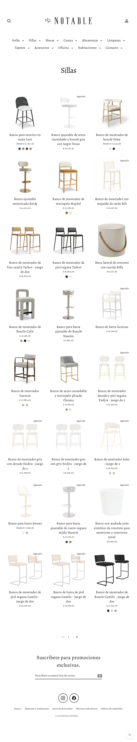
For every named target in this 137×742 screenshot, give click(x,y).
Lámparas (114, 40)
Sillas (33, 40)
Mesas (50, 40)
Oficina (64, 47)
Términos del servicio (87, 708)
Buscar (17, 708)
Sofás (16, 40)
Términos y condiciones (37, 708)
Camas (68, 40)
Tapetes (20, 47)
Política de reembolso (112, 708)
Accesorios (42, 47)
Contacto (112, 47)
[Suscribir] (99, 675)
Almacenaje (90, 40)
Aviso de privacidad (62, 708)
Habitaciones (87, 47)
